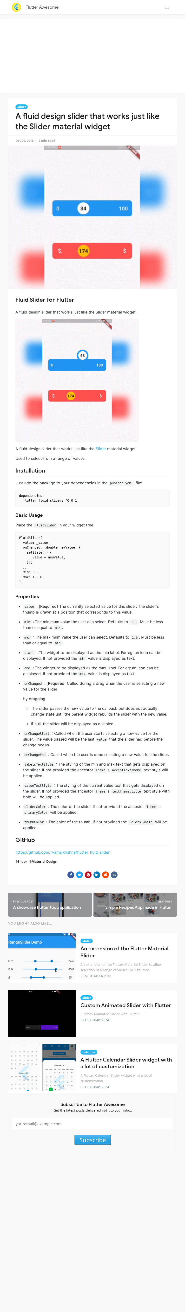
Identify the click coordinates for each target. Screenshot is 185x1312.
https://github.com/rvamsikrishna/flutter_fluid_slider (62, 852)
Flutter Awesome (42, 7)
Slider (21, 107)
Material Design (44, 861)
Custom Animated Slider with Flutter (125, 1005)
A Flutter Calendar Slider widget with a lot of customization (126, 1063)
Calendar (88, 1052)
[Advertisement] (93, 55)
